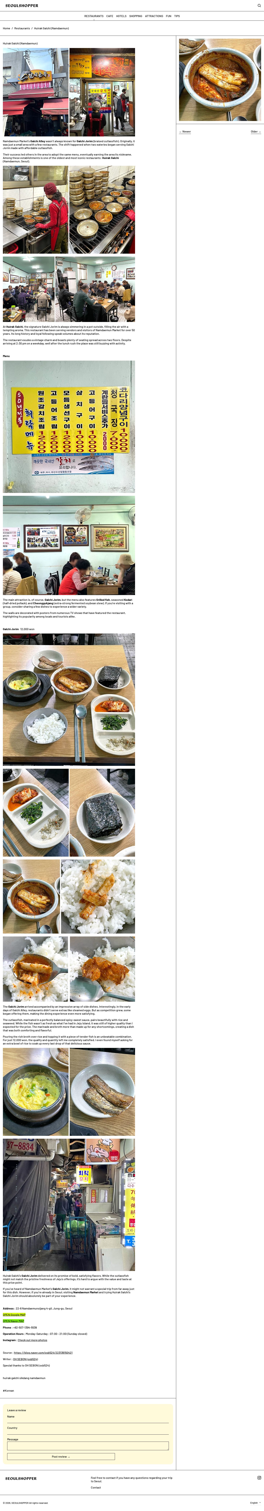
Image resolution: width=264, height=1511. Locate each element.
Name (11, 1416)
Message (12, 1439)
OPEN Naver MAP (13, 1321)
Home (6, 28)
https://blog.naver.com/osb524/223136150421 (43, 1352)
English (254, 1502)
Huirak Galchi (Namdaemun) (51, 28)
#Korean (8, 1390)
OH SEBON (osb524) (25, 1359)
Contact (96, 1487)
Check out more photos (32, 1340)
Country (12, 1427)
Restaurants (22, 28)
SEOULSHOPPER (20, 1502)
